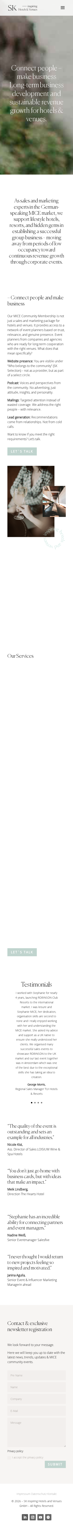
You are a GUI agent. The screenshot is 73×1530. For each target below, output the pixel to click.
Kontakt (52, 1494)
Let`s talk (22, 451)
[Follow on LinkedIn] (25, 1517)
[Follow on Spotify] (48, 1517)
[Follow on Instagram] (33, 1517)
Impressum (23, 1494)
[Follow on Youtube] (40, 1517)
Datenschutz (39, 1494)
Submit (55, 1464)
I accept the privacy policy (27, 1457)
